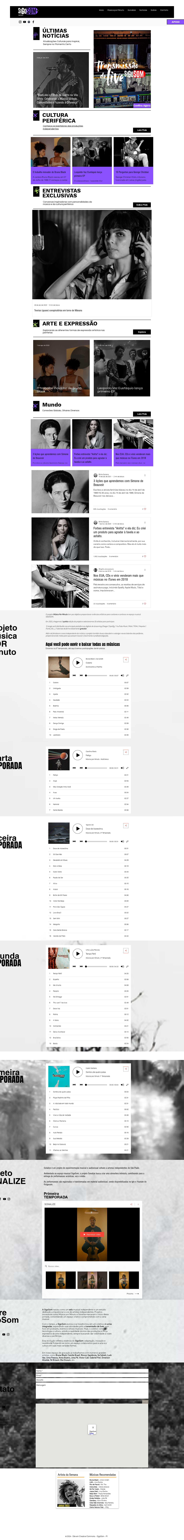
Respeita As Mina (96, 1505)
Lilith (91, 1482)
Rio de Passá (94, 1484)
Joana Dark (94, 1491)
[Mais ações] (145, 475)
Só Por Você (94, 1489)
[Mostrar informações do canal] (137, 1204)
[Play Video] (60, 1280)
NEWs (20, 15)
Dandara (93, 1500)
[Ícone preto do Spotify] (29, 22)
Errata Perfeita (95, 1498)
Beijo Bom (93, 1494)
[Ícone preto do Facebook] (33, 22)
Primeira (51, 1193)
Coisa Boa (94, 1487)
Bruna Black (94, 1480)
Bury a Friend (94, 1496)
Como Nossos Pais (97, 1507)
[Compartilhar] (131, 1204)
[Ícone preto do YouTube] (24, 22)
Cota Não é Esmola (97, 1503)
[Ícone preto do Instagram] (20, 22)
